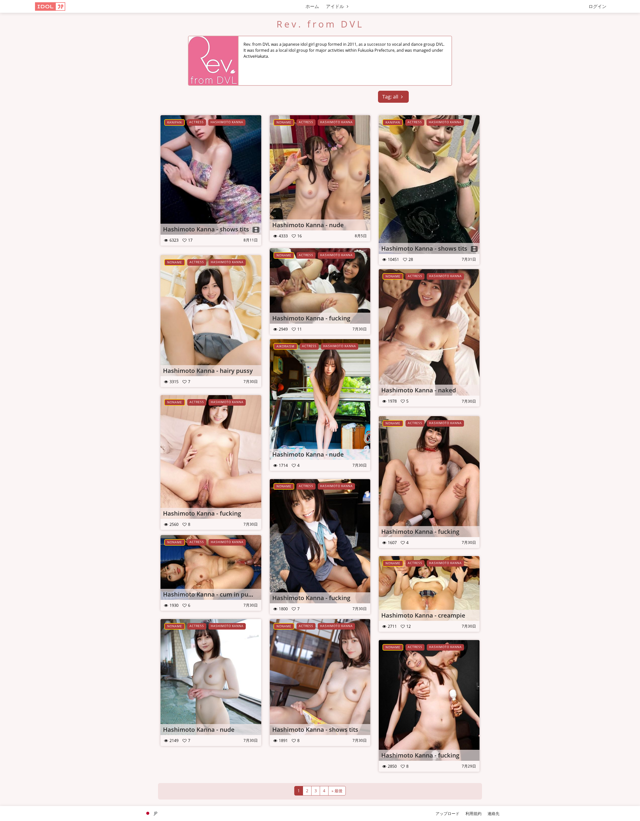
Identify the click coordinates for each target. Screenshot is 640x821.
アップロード (448, 813)
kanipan (174, 122)
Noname (283, 122)
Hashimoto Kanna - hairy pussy (208, 370)
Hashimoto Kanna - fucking (311, 318)
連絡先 (494, 813)
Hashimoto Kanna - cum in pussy (210, 594)
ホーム (312, 6)
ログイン (597, 6)
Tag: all (391, 96)
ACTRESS (196, 122)
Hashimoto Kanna (226, 122)
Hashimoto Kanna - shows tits (206, 229)
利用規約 (474, 813)
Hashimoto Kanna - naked (418, 390)
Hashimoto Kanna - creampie (423, 615)
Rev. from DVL (320, 24)
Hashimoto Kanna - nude (308, 225)
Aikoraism (285, 346)
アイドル (335, 6)
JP (155, 813)
